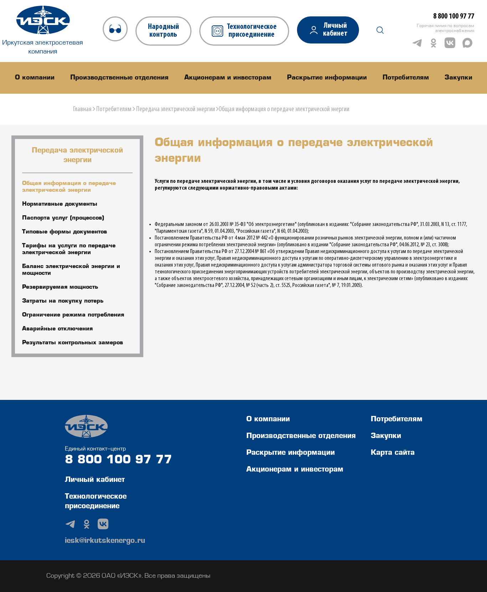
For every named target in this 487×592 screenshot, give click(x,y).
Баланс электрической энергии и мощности (71, 270)
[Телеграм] (417, 43)
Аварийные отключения (57, 329)
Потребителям (406, 77)
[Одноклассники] (433, 43)
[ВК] (450, 43)
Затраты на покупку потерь (62, 301)
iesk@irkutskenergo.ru (105, 541)
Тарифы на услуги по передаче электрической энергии (69, 249)
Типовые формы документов (64, 232)
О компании (35, 77)
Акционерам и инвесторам (227, 77)
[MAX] (467, 43)
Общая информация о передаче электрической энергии (69, 187)
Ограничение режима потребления (73, 315)
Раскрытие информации (327, 77)
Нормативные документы (59, 204)
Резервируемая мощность (60, 287)
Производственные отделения (119, 77)
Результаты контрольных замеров (72, 343)
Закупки (458, 77)
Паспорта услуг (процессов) (63, 218)
